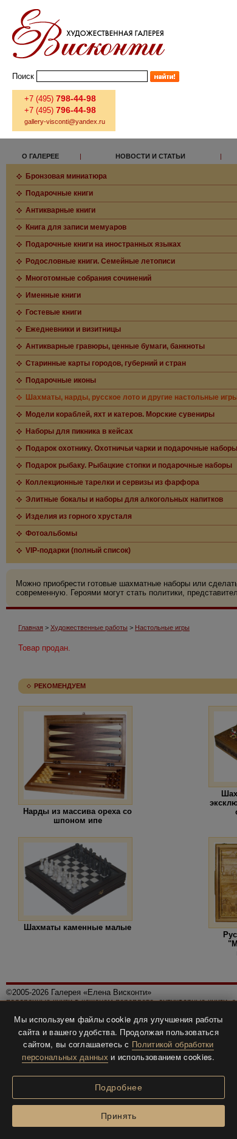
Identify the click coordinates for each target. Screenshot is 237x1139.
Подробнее (119, 1087)
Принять (119, 1116)
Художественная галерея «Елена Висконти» (88, 33)
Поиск (23, 76)
